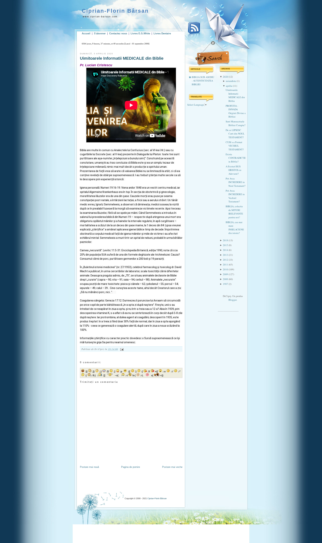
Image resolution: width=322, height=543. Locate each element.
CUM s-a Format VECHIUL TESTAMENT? (235, 145)
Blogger (232, 299)
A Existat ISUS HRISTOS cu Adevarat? (233, 170)
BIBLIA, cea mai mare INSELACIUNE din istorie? (235, 227)
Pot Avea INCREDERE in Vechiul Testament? (235, 196)
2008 (226, 279)
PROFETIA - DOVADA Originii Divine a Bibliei (236, 111)
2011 (226, 264)
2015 (226, 245)
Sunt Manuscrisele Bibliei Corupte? (235, 123)
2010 (226, 269)
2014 (226, 250)
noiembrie (231, 81)
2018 (226, 240)
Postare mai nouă (89, 467)
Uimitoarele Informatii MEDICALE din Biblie (121, 58)
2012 (226, 259)
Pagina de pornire (130, 467)
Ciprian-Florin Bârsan (115, 11)
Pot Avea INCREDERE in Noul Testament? (235, 182)
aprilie (229, 85)
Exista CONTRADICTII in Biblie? (235, 158)
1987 (226, 284)
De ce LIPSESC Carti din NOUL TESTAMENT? (235, 133)
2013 (226, 254)
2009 (226, 274)
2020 (226, 76)
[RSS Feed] (194, 31)
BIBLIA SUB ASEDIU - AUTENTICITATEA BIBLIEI (203, 80)
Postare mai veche (172, 467)
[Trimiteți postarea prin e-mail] (121, 349)
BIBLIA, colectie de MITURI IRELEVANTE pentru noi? (234, 212)
